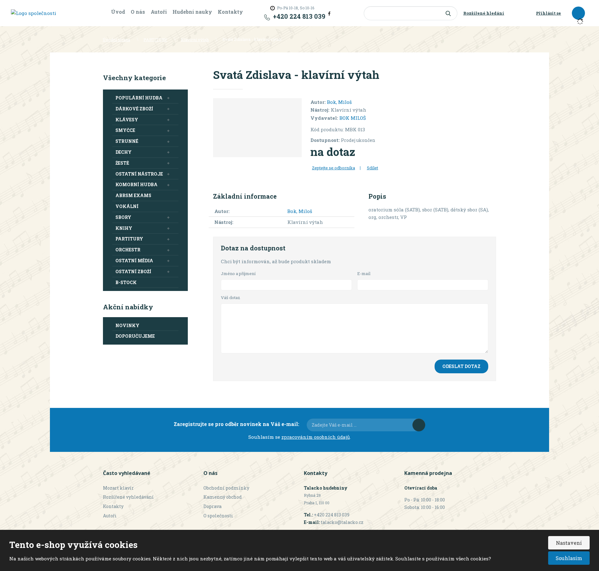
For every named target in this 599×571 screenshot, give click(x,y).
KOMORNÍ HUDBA (136, 184)
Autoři (159, 11)
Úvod (118, 11)
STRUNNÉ (126, 141)
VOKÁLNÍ (127, 206)
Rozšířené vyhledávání (128, 497)
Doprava (212, 506)
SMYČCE (125, 130)
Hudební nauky (192, 11)
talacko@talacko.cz (342, 522)
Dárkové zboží (134, 109)
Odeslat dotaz (461, 366)
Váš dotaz (230, 297)
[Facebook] (329, 13)
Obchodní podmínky (226, 488)
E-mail (364, 273)
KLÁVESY (126, 120)
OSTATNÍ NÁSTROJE (139, 174)
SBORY (123, 217)
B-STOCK (126, 282)
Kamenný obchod (222, 497)
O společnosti (218, 516)
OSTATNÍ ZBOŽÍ (133, 271)
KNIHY (123, 228)
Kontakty (230, 11)
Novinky (127, 325)
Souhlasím (569, 558)
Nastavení (569, 543)
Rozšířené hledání (483, 13)
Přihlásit (418, 425)
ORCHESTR (127, 250)
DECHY (123, 152)
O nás (138, 11)
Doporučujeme (135, 336)
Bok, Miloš (339, 102)
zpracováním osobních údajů (315, 437)
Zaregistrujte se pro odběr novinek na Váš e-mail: (236, 424)
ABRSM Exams (133, 195)
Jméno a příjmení (238, 273)
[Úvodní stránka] (33, 13)
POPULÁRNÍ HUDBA (139, 98)
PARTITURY (129, 239)
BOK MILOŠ (352, 118)
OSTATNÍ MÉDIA (134, 261)
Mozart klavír (118, 488)
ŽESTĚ (122, 163)
